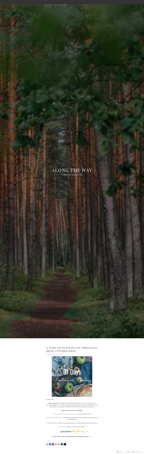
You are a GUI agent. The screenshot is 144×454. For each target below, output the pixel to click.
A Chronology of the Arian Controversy (64, 414)
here (90, 436)
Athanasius (62, 426)
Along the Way (72, 170)
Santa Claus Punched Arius (54, 417)
